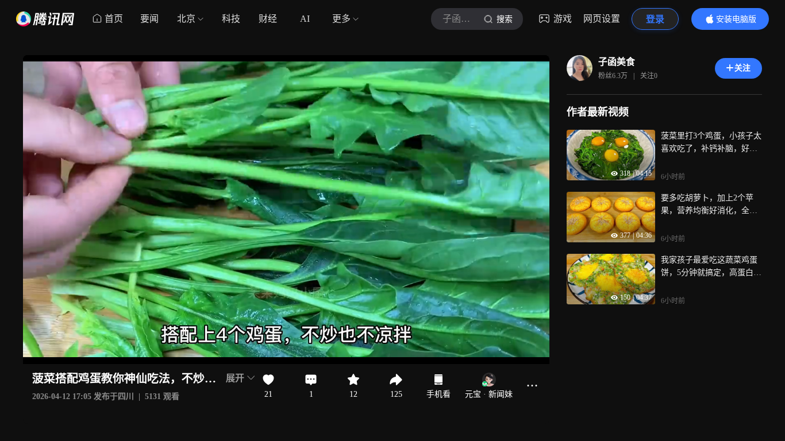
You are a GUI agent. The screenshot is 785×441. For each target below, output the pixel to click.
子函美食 (616, 62)
